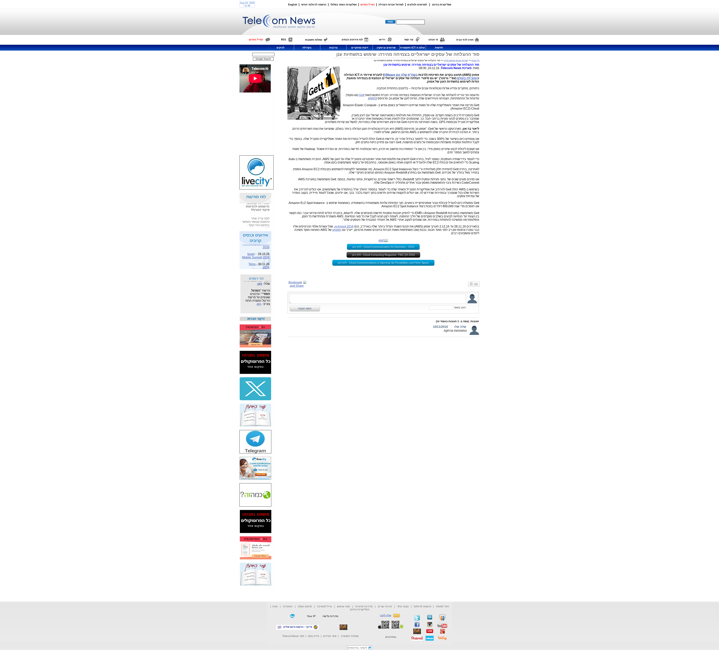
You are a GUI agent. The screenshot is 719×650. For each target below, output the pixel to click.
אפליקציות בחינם (359, 609)
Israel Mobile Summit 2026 (255, 251)
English (292, 4)
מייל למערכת (324, 606)
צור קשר (408, 39)
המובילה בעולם (467, 78)
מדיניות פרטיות (364, 606)
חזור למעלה (442, 606)
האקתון (336, 229)
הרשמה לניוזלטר (422, 606)
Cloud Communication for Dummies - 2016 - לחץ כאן (383, 246)
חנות (275, 606)
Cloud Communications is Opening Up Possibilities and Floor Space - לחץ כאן (383, 262)
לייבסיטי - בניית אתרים (357, 648)
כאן (267, 224)
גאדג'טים (390, 636)
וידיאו (382, 39)
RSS (283, 39)
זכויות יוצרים (385, 606)
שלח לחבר (385, 615)
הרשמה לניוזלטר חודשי (314, 4)
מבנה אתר (403, 606)
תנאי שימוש (343, 606)
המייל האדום (367, 4)
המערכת (287, 606)
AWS (372, 98)
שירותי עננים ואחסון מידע (456, 60)
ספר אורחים (329, 635)
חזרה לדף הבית (465, 39)
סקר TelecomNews (293, 635)
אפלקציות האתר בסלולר (343, 4)
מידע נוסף (313, 635)
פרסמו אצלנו (305, 606)
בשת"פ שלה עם (407, 74)
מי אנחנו (433, 39)
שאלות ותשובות (350, 635)
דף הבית (475, 60)
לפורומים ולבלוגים (417, 4)
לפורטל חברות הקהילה (391, 4)
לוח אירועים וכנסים (352, 39)
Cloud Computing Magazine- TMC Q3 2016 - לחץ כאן (383, 254)
